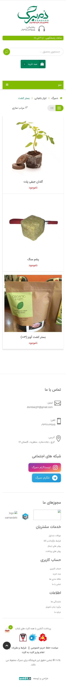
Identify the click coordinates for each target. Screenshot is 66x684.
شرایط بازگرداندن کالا (52, 540)
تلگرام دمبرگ (42, 478)
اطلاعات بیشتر (38, 148)
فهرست (51, 108)
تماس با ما (56, 584)
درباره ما (57, 612)
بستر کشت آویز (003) (33, 337)
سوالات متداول (55, 535)
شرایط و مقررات (19, 648)
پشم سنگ (33, 260)
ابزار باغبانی (40, 98)
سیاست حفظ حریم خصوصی (44, 648)
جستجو (6, 51)
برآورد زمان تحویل (53, 607)
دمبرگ (55, 98)
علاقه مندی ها (55, 579)
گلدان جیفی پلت (33, 182)
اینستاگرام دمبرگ (41, 467)
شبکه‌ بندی (59, 108)
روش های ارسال (54, 546)
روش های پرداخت (53, 551)
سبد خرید (57, 573)
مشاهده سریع (27, 148)
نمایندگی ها (56, 601)
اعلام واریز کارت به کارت (33, 652)
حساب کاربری (55, 568)
